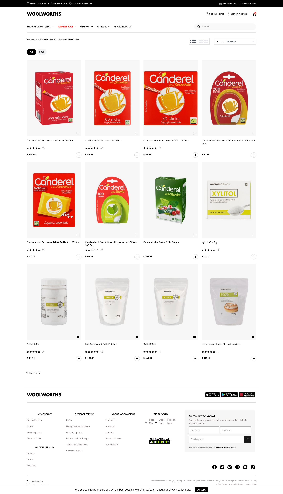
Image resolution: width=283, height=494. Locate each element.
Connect (31, 453)
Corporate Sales (74, 451)
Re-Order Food (123, 27)
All (31, 52)
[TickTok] (254, 467)
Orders (30, 426)
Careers (109, 432)
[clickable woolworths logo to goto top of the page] (44, 395)
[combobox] (228, 26)
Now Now (31, 465)
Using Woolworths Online (78, 426)
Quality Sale (65, 27)
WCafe (30, 459)
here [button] (187, 489)
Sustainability (112, 444)
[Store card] (146, 422)
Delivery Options (74, 432)
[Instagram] (239, 467)
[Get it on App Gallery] (247, 394)
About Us (110, 426)
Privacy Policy (251, 484)
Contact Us (111, 420)
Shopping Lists (34, 432)
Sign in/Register (34, 420)
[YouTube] (247, 467)
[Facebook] (216, 467)
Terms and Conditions (76, 444)
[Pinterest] (231, 467)
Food (42, 51)
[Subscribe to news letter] (247, 439)
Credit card (161, 422)
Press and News (113, 438)
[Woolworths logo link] (44, 14)
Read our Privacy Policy (226, 447)
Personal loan (171, 422)
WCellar (102, 27)
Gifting (84, 27)
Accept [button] (201, 489)
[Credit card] (156, 422)
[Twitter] (223, 467)
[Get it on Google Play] (230, 394)
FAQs (69, 420)
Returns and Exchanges (77, 438)
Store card (151, 422)
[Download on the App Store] (213, 394)
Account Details (34, 438)
